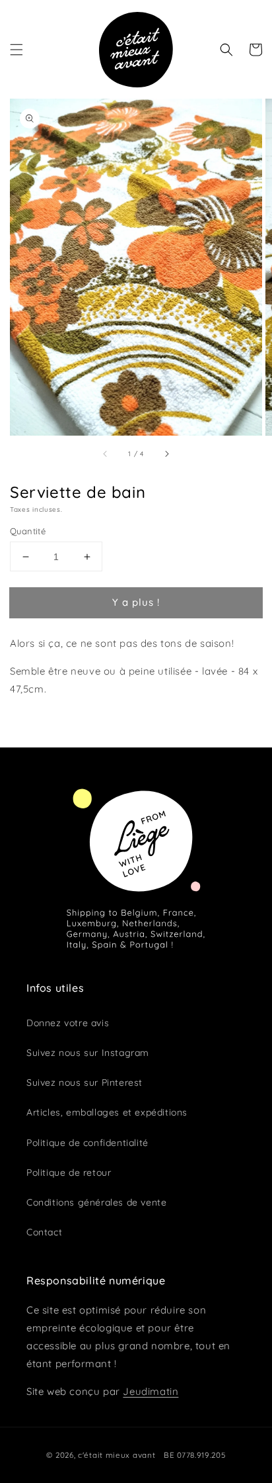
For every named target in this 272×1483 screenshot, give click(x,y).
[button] (16, 49)
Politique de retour (68, 1172)
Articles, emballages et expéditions (106, 1112)
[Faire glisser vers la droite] (166, 453)
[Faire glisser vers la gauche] (105, 453)
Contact (44, 1232)
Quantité (28, 531)
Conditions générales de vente (96, 1202)
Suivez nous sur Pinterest (84, 1082)
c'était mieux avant (116, 1455)
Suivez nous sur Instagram (87, 1053)
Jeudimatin (150, 1391)
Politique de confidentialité (87, 1143)
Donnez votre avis (67, 1023)
